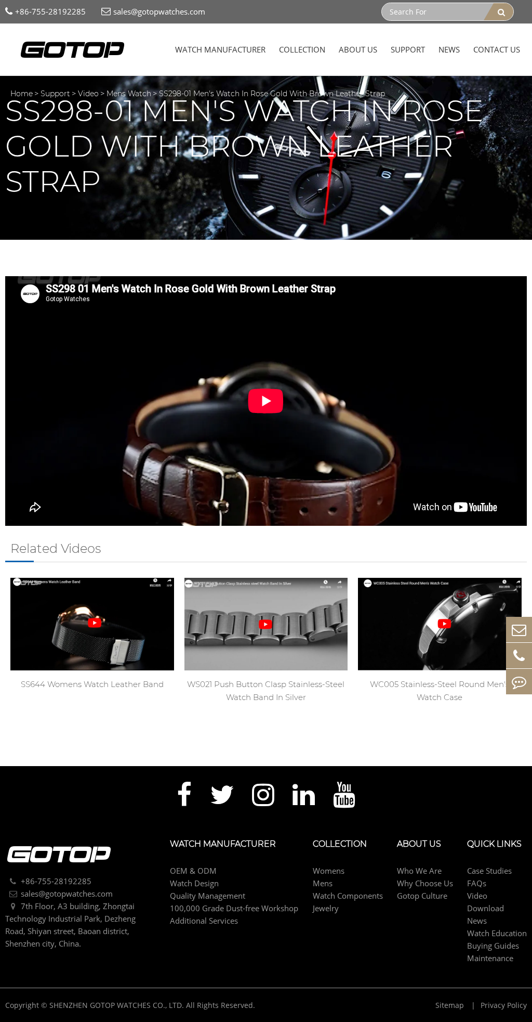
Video (88, 93)
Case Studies (489, 870)
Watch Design (194, 883)
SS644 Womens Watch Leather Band (92, 684)
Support (408, 49)
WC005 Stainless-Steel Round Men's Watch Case (439, 690)
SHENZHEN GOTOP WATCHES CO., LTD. (116, 1005)
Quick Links (494, 844)
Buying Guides (493, 945)
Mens (322, 883)
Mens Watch (129, 93)
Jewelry (326, 908)
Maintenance (490, 958)
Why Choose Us (425, 883)
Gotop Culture (422, 895)
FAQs (476, 883)
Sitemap (450, 1005)
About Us (358, 49)
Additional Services (204, 920)
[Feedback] (519, 681)
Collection (302, 49)
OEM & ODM (193, 870)
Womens (328, 870)
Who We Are (419, 870)
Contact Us (496, 49)
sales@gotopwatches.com (159, 11)
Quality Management (207, 895)
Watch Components (348, 895)
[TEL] (519, 655)
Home (21, 93)
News (449, 49)
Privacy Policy (504, 1005)
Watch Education (497, 933)
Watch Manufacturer (220, 49)
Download (485, 908)
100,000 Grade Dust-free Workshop (234, 908)
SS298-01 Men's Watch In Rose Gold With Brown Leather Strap (272, 93)
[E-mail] (519, 629)
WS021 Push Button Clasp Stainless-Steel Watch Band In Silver (265, 690)
